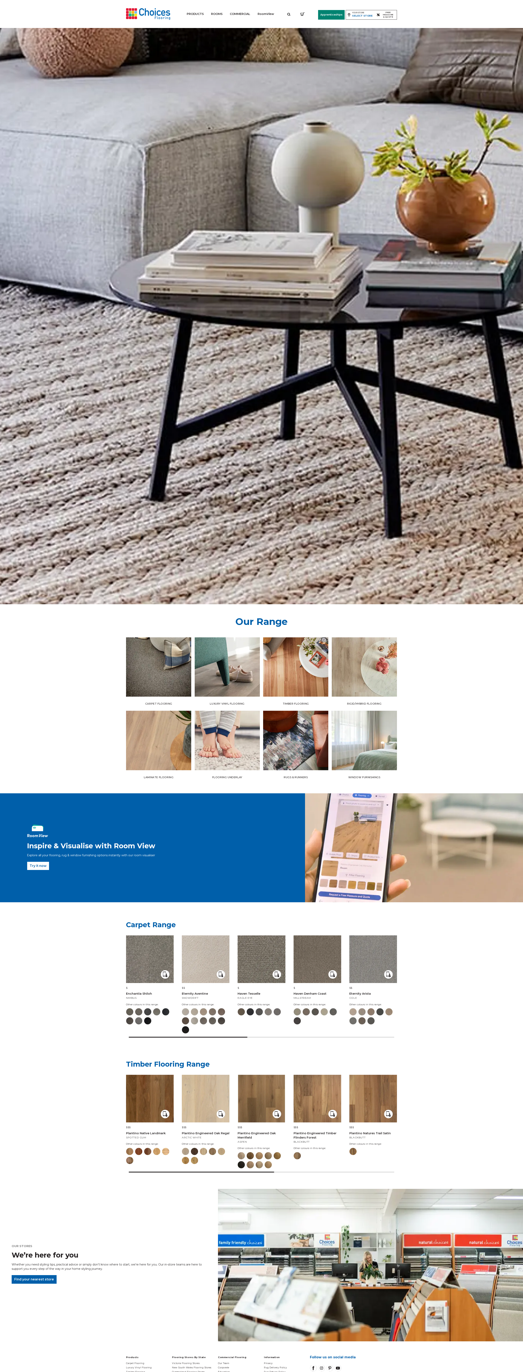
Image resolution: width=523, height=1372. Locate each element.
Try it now (38, 866)
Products (195, 14)
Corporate (223, 1367)
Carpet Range (151, 924)
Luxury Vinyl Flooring (139, 1367)
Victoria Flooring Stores (186, 1363)
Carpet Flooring (135, 1363)
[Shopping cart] (302, 14)
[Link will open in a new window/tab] (313, 1368)
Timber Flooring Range (168, 1064)
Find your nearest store (34, 1279)
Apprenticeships (331, 14)
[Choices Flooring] (148, 14)
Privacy (268, 1363)
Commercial (240, 14)
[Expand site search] (289, 14)
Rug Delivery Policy (275, 1367)
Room (266, 14)
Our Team (223, 1363)
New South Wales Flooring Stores (191, 1367)
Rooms (216, 14)
